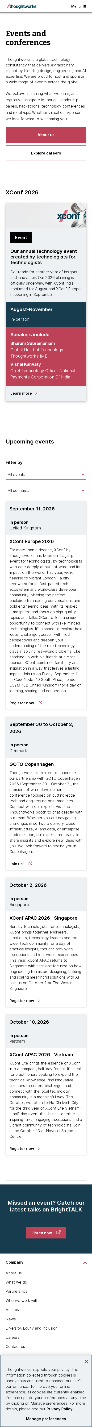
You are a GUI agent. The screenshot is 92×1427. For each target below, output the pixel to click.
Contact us (15, 1346)
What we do (16, 1282)
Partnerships (16, 1291)
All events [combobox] (16, 474)
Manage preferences (46, 1419)
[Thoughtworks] (22, 6)
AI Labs (12, 1309)
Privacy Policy (59, 1409)
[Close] (86, 1361)
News (11, 1319)
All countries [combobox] (18, 490)
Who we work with (22, 1300)
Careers (12, 1337)
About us (14, 1273)
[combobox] (46, 474)
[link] (25, 703)
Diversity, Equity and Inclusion (32, 1328)
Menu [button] (76, 6)
